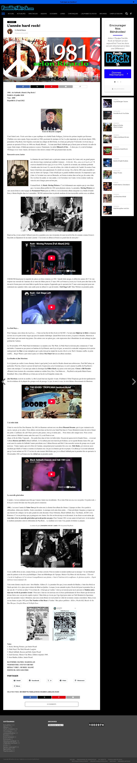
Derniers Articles (124, 761)
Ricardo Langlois (47, 692)
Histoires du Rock (9, 741)
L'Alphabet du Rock (10, 743)
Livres (62, 13)
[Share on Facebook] (23, 86)
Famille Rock (34, 692)
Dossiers (53, 13)
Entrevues (7, 739)
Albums (44, 13)
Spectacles (33, 13)
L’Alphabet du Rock (89, 13)
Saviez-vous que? (9, 747)
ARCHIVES (103, 13)
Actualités (21, 13)
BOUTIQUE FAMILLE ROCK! (80, 761)
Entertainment (8, 737)
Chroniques (73, 13)
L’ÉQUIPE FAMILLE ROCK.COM (99, 761)
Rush (57, 692)
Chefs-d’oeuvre (116, 13)
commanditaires (9, 733)
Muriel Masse (21, 30)
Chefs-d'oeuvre (9, 729)
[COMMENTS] (80, 86)
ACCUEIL (11, 13)
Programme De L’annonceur (86, 759)
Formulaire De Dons (115, 759)
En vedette (24, 692)
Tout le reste (8, 751)
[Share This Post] (37, 86)
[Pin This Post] (51, 86)
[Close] (133, 2)
